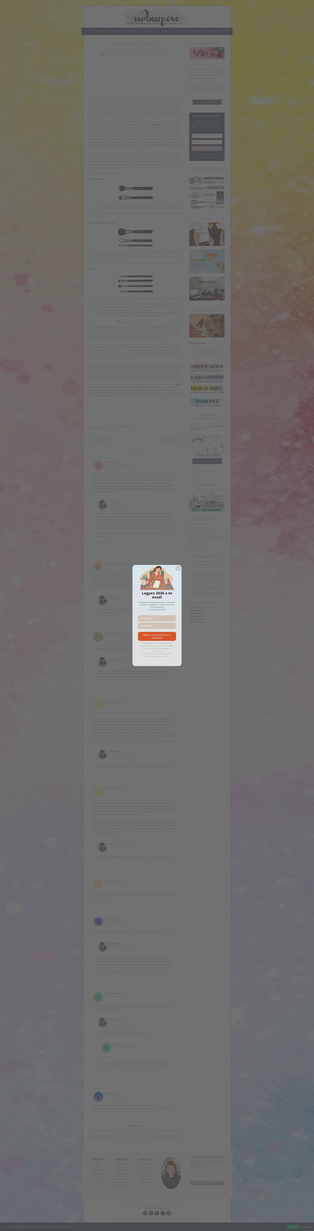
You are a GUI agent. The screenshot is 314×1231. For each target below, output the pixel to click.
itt (167, 656)
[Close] (178, 568)
